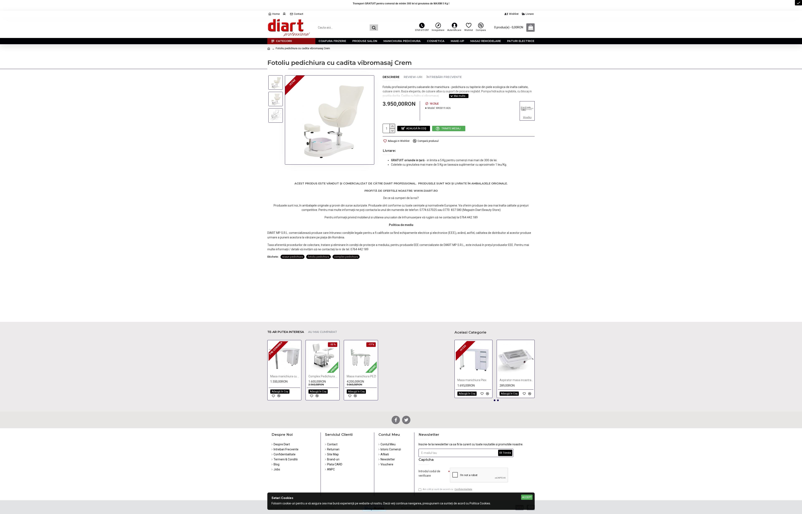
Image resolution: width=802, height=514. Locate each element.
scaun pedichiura (292, 256)
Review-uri (413, 77)
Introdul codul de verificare (429, 473)
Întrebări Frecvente (444, 77)
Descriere (391, 77)
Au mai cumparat (322, 332)
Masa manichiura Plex (471, 380)
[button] (491, 400)
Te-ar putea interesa (285, 332)
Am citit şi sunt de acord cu (447, 489)
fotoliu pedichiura (318, 256)
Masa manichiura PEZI (361, 376)
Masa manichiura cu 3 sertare (285, 376)
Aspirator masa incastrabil (516, 380)
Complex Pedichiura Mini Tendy (323, 376)
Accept (527, 497)
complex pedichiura (346, 256)
